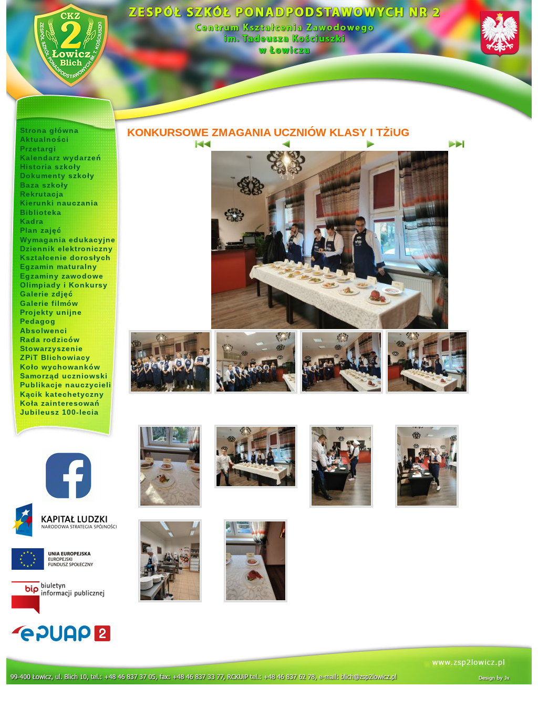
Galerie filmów (49, 303)
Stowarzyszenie (51, 348)
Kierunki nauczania (59, 203)
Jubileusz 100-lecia (59, 412)
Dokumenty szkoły (57, 175)
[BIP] (68, 598)
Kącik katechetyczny (62, 394)
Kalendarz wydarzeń (60, 157)
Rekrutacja (42, 194)
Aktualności (44, 139)
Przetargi (38, 149)
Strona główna (49, 130)
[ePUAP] (68, 633)
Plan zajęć (40, 230)
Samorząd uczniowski (64, 376)
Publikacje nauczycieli (65, 385)
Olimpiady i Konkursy (64, 285)
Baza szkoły (44, 185)
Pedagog (38, 321)
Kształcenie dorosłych (65, 257)
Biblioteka (40, 212)
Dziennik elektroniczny (66, 248)
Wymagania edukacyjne (68, 239)
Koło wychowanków (60, 367)
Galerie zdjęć (46, 294)
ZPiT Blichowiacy (55, 357)
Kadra (32, 221)
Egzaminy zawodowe (62, 276)
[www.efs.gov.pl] (64, 534)
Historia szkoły (50, 166)
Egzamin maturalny (58, 266)
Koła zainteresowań (60, 403)
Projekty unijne (51, 312)
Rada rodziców (50, 339)
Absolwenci (43, 330)
